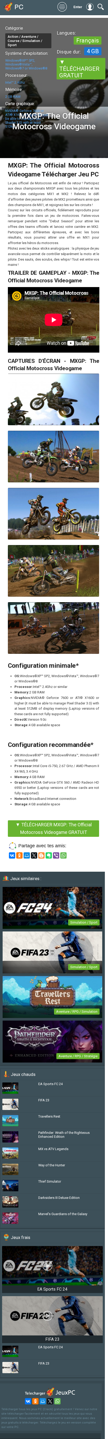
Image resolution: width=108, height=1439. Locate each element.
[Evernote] (49, 855)
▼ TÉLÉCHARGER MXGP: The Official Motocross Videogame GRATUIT (53, 828)
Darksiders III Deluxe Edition (59, 1198)
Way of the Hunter (51, 1165)
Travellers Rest (49, 1116)
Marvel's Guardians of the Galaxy (62, 1214)
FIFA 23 (43, 1100)
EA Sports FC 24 (50, 1084)
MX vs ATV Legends (53, 1149)
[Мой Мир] (27, 855)
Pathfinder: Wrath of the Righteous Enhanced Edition (64, 1135)
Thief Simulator (49, 1181)
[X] (34, 855)
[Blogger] (41, 855)
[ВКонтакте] (12, 855)
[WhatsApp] (63, 855)
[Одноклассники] (19, 855)
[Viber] (56, 855)
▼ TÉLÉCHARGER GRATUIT (79, 69)
